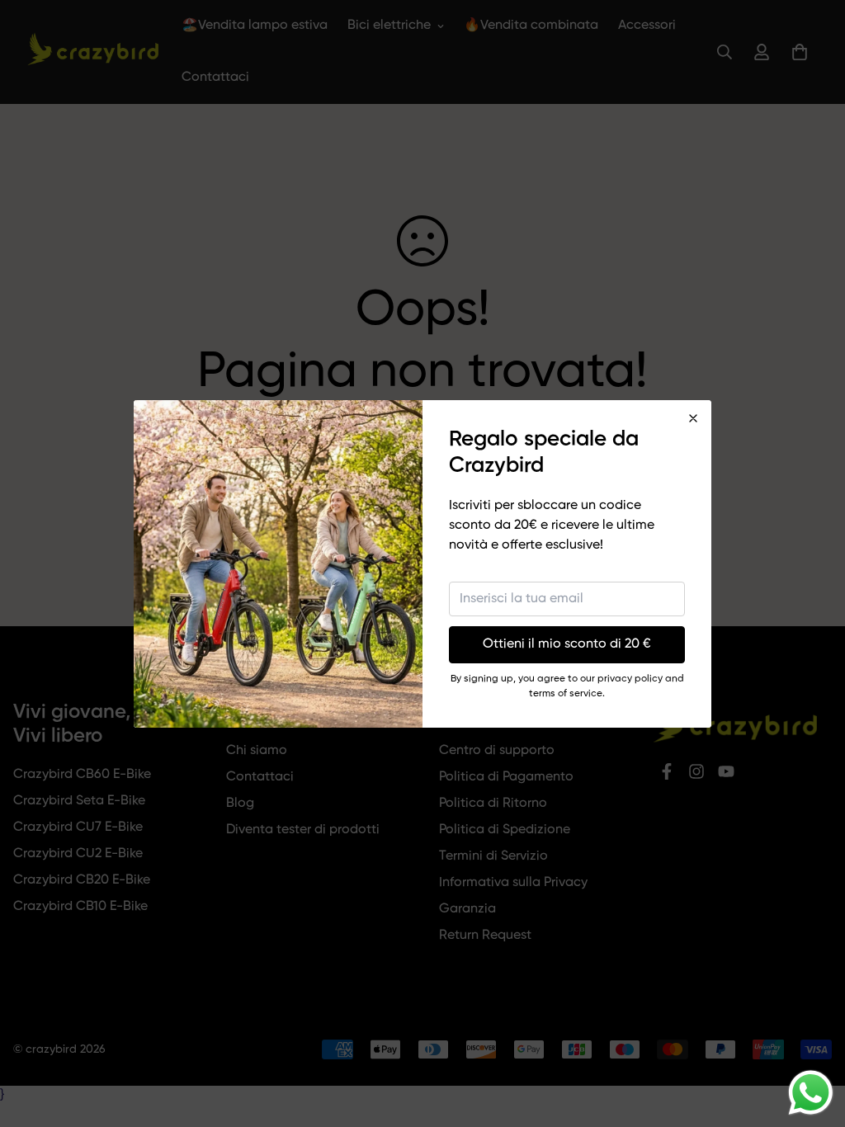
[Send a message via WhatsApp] (811, 1093)
